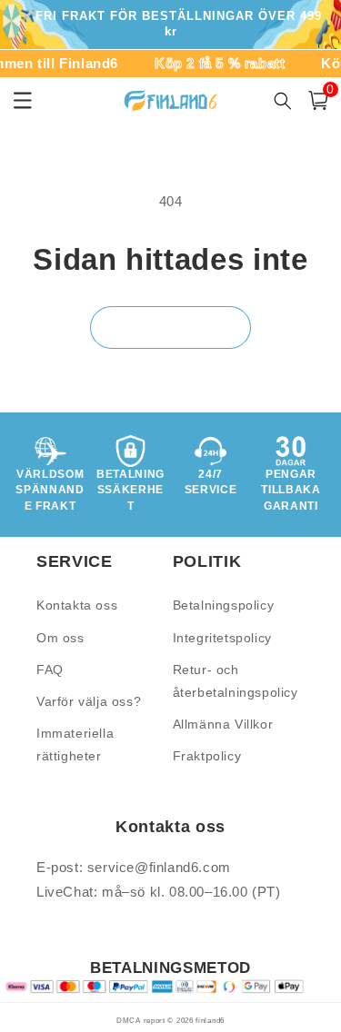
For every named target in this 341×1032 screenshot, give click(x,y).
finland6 (210, 1020)
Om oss (60, 637)
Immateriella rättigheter (75, 744)
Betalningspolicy (224, 605)
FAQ (50, 669)
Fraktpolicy (207, 756)
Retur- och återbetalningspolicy (235, 681)
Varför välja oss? (88, 701)
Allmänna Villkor (223, 724)
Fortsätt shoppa (170, 326)
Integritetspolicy (222, 637)
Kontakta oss (76, 605)
